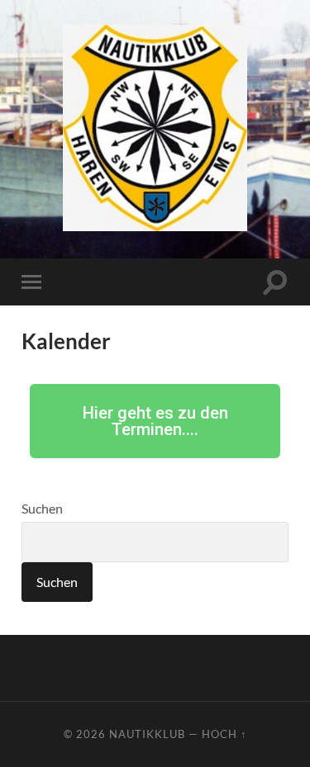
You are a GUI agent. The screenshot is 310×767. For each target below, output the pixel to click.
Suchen (42, 508)
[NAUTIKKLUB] (155, 128)
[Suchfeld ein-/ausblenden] (275, 281)
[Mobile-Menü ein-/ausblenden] (34, 281)
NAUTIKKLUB (147, 734)
